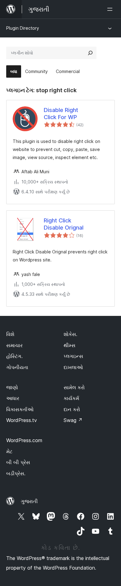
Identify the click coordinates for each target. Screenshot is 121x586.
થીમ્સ (69, 345)
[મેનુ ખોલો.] (111, 9)
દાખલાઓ (73, 367)
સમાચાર (14, 345)
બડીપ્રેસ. (15, 473)
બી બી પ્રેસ (18, 462)
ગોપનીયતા (17, 367)
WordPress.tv (21, 420)
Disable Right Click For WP (61, 113)
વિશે (10, 334)
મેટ (9, 451)
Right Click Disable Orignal (63, 224)
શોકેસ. (70, 334)
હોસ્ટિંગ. (14, 356)
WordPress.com (24, 440)
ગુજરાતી (29, 501)
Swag (73, 420)
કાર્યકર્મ (71, 398)
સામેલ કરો (74, 387)
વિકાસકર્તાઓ (20, 409)
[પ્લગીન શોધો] (90, 53)
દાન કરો (72, 409)
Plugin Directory (22, 28)
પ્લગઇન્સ (73, 356)
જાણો (12, 387)
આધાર (12, 398)
